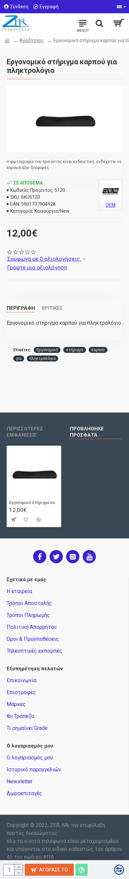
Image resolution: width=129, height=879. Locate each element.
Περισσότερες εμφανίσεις (25, 432)
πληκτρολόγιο (42, 358)
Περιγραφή (21, 308)
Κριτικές (52, 308)
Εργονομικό (47, 350)
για (19, 358)
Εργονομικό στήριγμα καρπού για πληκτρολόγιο (34, 502)
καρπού (98, 350)
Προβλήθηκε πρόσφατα (87, 432)
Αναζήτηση (32, 40)
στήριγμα (74, 350)
